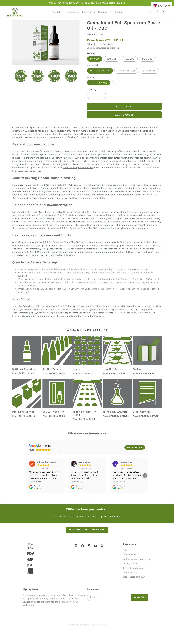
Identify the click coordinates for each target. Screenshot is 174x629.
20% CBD (147, 59)
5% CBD (94, 59)
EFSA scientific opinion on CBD (123, 221)
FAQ (125, 550)
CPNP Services (142, 411)
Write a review (134, 447)
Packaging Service (23, 411)
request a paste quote (136, 228)
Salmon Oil (149, 71)
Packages (138, 369)
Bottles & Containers (24, 369)
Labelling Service (113, 369)
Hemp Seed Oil (126, 71)
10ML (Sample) (98, 83)
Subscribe (140, 597)
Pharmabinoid (81, 625)
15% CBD (130, 59)
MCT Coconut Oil (100, 71)
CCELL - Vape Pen (53, 411)
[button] (57, 12)
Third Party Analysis (115, 411)
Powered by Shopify (97, 625)
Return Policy (129, 554)
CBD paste (47, 248)
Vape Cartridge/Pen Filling (84, 413)
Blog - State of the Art (134, 577)
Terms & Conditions (133, 568)
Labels (76, 369)
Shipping (91, 48)
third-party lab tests (23, 228)
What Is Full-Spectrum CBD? (78, 167)
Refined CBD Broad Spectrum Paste (73, 248)
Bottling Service (52, 369)
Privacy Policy (130, 563)
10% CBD (112, 59)
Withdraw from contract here (138, 559)
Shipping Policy (131, 572)
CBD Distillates (105, 248)
